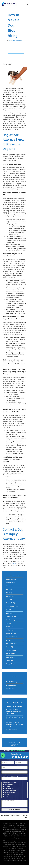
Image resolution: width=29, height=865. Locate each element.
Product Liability (10, 653)
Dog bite (7, 794)
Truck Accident (10, 660)
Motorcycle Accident (11, 637)
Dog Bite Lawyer (10, 688)
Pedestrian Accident (11, 643)
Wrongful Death (10, 664)
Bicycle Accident (10, 582)
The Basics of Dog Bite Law (14, 706)
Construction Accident (12, 606)
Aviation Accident (11, 579)
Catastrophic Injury (11, 603)
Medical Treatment (11, 633)
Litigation (8, 623)
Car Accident (9, 599)
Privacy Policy (25, 816)
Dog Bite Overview (11, 729)
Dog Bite (8, 609)
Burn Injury (9, 592)
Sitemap (18, 815)
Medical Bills (9, 626)
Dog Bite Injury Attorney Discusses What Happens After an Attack (13, 711)
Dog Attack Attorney (11, 681)
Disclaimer (13, 815)
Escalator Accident (11, 616)
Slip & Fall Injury (10, 657)
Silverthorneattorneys (15, 41)
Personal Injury (10, 647)
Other (6, 796)
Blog (2, 815)
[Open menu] (27, 5)
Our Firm (8, 640)
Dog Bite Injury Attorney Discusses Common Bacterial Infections (14, 724)
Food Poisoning (10, 620)
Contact (6, 815)
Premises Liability (11, 650)
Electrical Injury (10, 613)
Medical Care (9, 630)
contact (14, 563)
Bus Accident (9, 596)
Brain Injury (9, 589)
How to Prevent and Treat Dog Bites (14, 718)
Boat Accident (10, 586)
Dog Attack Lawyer (11, 685)
